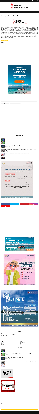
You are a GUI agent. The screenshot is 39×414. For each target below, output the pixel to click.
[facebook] (32, 0)
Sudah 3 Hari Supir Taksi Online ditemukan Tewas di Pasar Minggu (14, 145)
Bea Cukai (9, 101)
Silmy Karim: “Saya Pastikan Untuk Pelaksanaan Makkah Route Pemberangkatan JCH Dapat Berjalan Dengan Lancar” (20, 150)
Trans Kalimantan (12, 103)
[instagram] (35, 0)
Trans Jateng (3, 103)
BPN (5, 101)
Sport (24, 101)
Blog (7, 412)
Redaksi (4, 0)
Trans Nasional (3, 342)
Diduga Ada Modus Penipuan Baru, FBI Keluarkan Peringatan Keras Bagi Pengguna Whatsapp (18, 353)
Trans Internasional (22, 342)
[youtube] (37, 0)
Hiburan (18, 101)
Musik (21, 101)
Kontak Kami (36, 412)
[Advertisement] (19, 112)
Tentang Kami (32, 412)
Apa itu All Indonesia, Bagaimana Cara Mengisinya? (12, 138)
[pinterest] (24, 204)
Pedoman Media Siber (9, 0)
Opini (20, 344)
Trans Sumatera (18, 103)
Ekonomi (2, 343)
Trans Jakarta (34, 101)
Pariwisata (2, 344)
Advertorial (2, 101)
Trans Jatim (7, 103)
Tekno (26, 101)
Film (12, 101)
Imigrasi (21, 343)
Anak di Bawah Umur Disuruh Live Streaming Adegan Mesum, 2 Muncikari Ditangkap (17, 153)
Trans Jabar (30, 101)
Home (2, 0)
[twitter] (34, 0)
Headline (15, 101)
